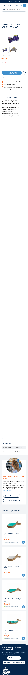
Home (3, 15)
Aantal (3, 62)
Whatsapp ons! (7, 490)
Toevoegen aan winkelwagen (13, 72)
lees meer (6, 439)
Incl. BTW (6, 5)
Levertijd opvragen (13, 500)
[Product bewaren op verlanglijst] (24, 72)
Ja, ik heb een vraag (13, 495)
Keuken (15, 15)
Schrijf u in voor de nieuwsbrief (15, 662)
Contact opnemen (14, 658)
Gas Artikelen (21, 15)
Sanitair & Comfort (9, 15)
